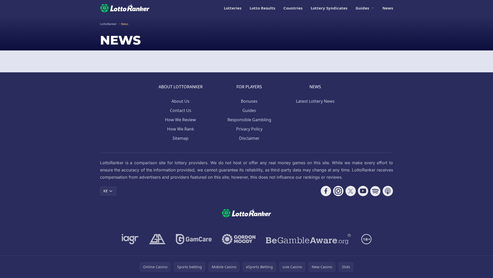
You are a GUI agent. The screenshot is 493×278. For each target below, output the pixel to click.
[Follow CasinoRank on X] (351, 191)
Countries (292, 8)
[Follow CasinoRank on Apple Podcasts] (388, 191)
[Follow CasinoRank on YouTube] (363, 191)
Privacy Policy (249, 129)
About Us (180, 101)
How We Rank (180, 129)
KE (105, 190)
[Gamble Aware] (308, 239)
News (387, 8)
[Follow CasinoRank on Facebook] (326, 191)
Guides (362, 8)
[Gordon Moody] (239, 239)
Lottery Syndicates (329, 8)
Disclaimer (249, 138)
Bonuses (249, 101)
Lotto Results (262, 8)
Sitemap (180, 138)
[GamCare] (194, 239)
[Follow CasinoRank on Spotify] (375, 191)
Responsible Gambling (249, 120)
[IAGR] (130, 239)
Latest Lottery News (315, 101)
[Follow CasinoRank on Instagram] (338, 191)
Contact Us (180, 110)
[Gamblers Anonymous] (157, 239)
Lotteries (232, 8)
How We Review (180, 120)
